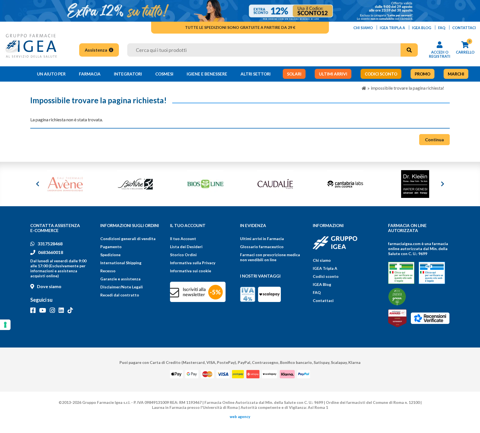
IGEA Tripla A (325, 268)
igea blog (421, 28)
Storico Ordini (183, 254)
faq (441, 28)
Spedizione (110, 254)
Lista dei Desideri (186, 246)
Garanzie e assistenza (120, 278)
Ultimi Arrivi (333, 73)
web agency (240, 416)
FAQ (317, 292)
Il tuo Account (183, 238)
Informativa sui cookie (190, 270)
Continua (434, 139)
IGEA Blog (322, 284)
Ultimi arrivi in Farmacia (262, 238)
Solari (294, 73)
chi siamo (363, 28)
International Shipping (120, 262)
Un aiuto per (51, 73)
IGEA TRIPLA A (392, 28)
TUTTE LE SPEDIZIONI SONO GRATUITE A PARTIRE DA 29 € (240, 27)
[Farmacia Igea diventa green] (397, 297)
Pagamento (111, 246)
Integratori (128, 73)
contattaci (464, 28)
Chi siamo (322, 260)
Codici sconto (326, 276)
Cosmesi (164, 73)
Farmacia (90, 73)
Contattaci (323, 300)
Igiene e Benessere (207, 73)
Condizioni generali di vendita (128, 238)
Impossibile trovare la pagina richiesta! (407, 87)
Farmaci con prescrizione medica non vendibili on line (270, 257)
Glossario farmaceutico (262, 246)
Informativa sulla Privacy (192, 262)
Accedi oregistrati (439, 54)
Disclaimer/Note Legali (121, 287)
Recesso (108, 270)
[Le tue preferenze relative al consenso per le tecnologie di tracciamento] (5, 324)
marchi (456, 73)
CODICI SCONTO (381, 73)
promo (422, 73)
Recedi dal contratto (119, 295)
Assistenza (96, 49)
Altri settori (256, 73)
